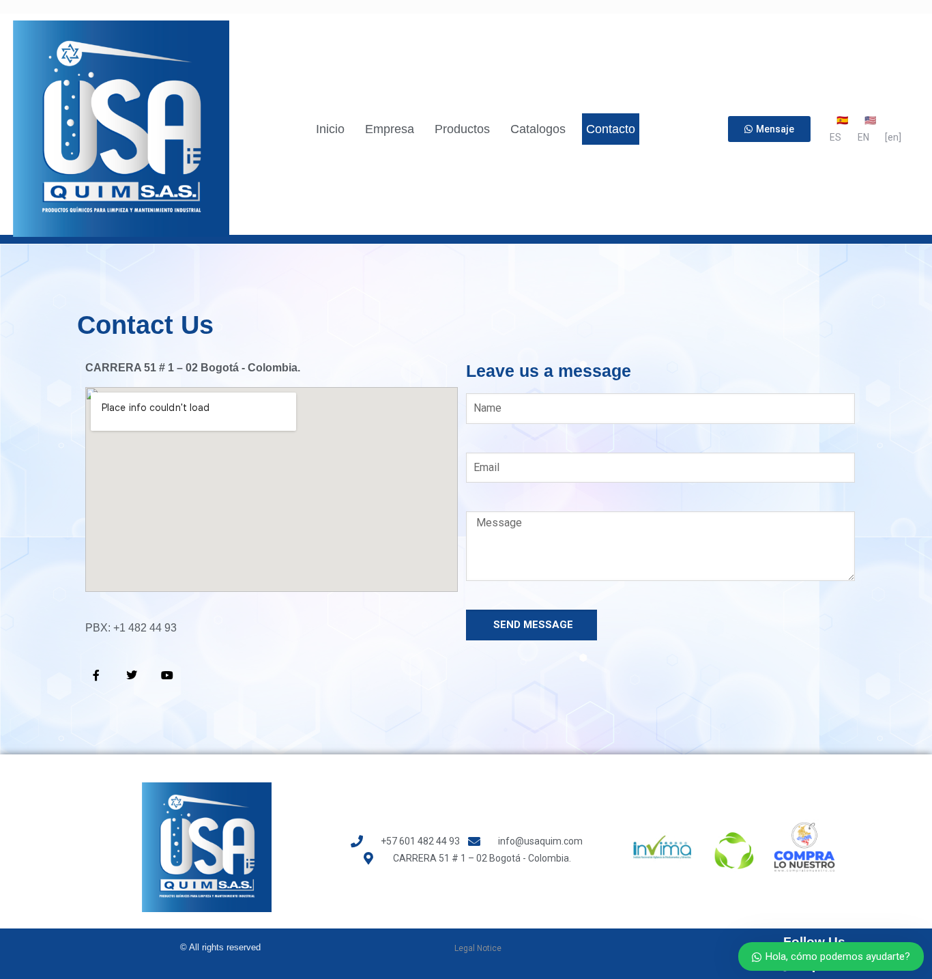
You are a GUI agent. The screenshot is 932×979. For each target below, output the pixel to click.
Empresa (389, 129)
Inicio (330, 129)
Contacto (610, 129)
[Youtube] (167, 675)
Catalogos (538, 129)
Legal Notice (477, 948)
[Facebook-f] (96, 675)
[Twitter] (132, 675)
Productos (462, 129)
